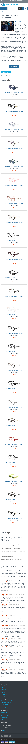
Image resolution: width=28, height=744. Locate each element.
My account (4, 687)
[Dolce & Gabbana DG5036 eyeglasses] (14, 309)
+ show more (4, 63)
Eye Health (3, 707)
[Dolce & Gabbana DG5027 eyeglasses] (14, 402)
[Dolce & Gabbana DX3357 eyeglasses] (14, 291)
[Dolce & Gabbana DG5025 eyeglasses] (14, 198)
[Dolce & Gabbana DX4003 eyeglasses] (14, 161)
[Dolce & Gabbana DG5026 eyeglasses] (14, 235)
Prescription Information (7, 700)
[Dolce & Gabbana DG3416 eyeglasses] (14, 346)
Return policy (4, 691)
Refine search (14, 66)
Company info (4, 717)
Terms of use (4, 694)
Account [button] (4, 2)
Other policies (4, 696)
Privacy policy (4, 692)
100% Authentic (5, 714)
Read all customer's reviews (8, 679)
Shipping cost (4, 712)
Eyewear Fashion (5, 706)
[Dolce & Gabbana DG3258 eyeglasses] (14, 217)
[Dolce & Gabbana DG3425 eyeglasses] (14, 365)
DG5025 (6, 40)
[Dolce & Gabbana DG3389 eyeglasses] (14, 106)
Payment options (5, 716)
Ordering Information (6, 702)
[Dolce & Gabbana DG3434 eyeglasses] (14, 513)
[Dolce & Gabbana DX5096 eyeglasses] (14, 439)
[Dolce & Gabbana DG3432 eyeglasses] (14, 494)
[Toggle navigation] (3, 8)
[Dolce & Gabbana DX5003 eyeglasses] (14, 180)
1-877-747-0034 (6, 729)
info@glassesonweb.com (8, 730)
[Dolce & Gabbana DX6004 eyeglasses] (14, 87)
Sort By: (3, 75)
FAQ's (2, 719)
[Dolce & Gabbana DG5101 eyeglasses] (14, 457)
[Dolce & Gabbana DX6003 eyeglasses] (14, 272)
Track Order (4, 685)
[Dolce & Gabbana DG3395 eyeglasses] (14, 143)
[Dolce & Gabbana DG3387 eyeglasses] (14, 254)
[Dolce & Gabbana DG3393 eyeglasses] (14, 420)
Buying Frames (5, 704)
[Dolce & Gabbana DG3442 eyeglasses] (14, 328)
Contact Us (3, 689)
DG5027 (3, 40)
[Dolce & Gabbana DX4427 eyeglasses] (14, 124)
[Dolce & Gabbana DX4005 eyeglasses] (14, 476)
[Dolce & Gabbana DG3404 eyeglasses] (14, 383)
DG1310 (12, 40)
